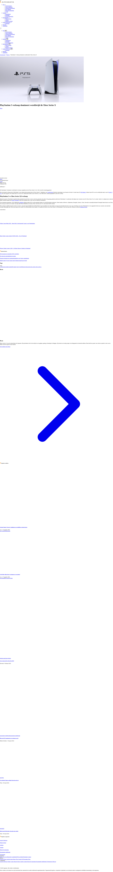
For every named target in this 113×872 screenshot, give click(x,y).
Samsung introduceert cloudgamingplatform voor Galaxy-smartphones (14, 258)
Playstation (25, 859)
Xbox (29, 859)
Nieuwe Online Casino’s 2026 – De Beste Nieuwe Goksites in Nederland (15, 248)
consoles (2, 266)
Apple (11, 859)
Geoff (1, 181)
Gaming (7, 20)
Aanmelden (5, 25)
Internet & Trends (8, 21)
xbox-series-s (33, 266)
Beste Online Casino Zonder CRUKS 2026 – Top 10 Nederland (13, 235)
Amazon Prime (3, 859)
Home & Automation (9, 10)
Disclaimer (25, 857)
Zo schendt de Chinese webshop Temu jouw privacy (9, 780)
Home (1, 857)
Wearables (7, 15)
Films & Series (8, 18)
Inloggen (4, 24)
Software (54, 861)
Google (19, 859)
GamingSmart (50, 192)
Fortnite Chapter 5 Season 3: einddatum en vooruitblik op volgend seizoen (13, 527)
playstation (9, 266)
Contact (29, 857)
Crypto (6, 11)
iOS (22, 859)
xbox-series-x (38, 266)
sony (18, 266)
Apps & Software (8, 7)
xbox (29, 266)
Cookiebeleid (14, 857)
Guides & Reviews (6, 22)
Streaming (7, 23)
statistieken (21, 202)
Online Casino (11, 861)
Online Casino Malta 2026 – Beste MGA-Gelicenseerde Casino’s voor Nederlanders (17, 223)
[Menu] (0, 0)
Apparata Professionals (10, 8)
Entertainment (5, 17)
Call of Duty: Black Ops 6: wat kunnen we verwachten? (10, 574)
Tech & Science (8, 5)
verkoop (26, 266)
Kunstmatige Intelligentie (41, 861)
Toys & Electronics (9, 16)
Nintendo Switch (83, 207)
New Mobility (8, 9)
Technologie (49, 861)
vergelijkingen (22, 266)
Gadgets (4, 13)
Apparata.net (2, 54)
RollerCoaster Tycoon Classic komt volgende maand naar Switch (13, 260)
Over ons (5, 857)
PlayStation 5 (83, 192)
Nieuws (8, 54)
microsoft (5, 266)
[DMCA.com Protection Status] (1, 865)
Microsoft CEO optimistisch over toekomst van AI (9, 738)
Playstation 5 (14, 266)
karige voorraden (15, 200)
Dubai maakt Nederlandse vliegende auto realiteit (9, 831)
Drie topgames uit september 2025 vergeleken (9, 253)
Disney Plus (15, 859)
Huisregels (9, 857)
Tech (4, 4)
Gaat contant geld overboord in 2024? (7, 660)
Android (8, 859)
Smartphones (8, 14)
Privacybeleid (20, 857)
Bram (1, 108)
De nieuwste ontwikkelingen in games (8, 256)
